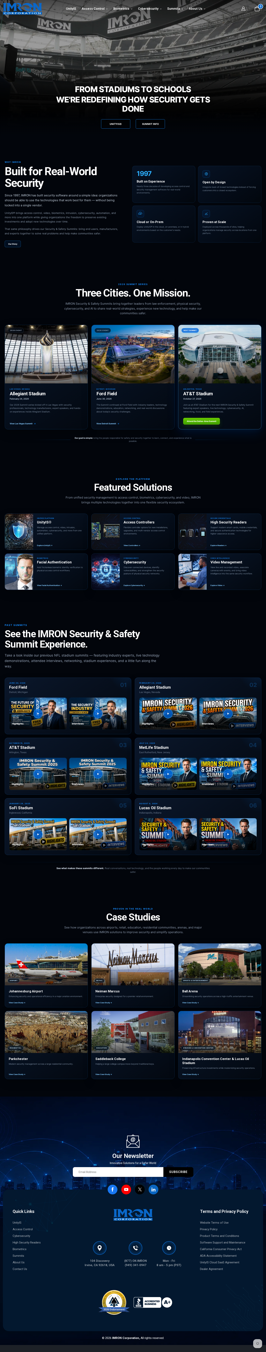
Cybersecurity (21, 1236)
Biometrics (19, 1249)
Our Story (12, 244)
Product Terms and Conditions (219, 1236)
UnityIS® (116, 124)
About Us (19, 1262)
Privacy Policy (209, 1229)
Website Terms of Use (214, 1222)
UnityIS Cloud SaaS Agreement (219, 1262)
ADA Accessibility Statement (218, 1256)
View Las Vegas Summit (23, 423)
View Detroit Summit (107, 423)
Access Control (23, 1229)
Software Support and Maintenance (222, 1242)
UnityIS (17, 1222)
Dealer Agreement (211, 1269)
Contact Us (20, 1269)
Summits (18, 1256)
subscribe (178, 1172)
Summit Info (150, 124)
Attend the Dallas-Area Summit (201, 421)
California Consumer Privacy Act (221, 1249)
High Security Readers (27, 1242)
